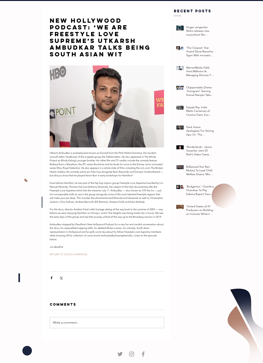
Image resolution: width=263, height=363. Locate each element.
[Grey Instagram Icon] (131, 354)
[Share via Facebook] (51, 278)
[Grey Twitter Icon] (120, 354)
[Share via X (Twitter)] (61, 278)
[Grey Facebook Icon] (143, 354)
